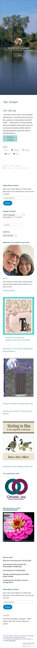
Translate (18, 217)
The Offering (9, 110)
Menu (19, 55)
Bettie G (7, 165)
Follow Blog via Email (10, 185)
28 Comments (9, 168)
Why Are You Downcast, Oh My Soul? (17, 561)
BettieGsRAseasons (18, 47)
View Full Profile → (10, 291)
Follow (7, 203)
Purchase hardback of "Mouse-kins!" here (18, 404)
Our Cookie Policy (11, 640)
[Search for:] (13, 225)
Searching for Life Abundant (14, 570)
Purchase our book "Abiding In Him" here (18, 466)
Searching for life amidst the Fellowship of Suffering (14, 565)
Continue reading (8, 139)
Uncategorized (17, 165)
